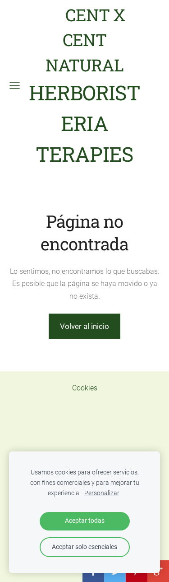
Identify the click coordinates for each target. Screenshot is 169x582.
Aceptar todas (85, 521)
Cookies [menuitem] (84, 388)
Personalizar (101, 493)
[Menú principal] (14, 85)
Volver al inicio (84, 326)
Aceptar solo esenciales (84, 547)
